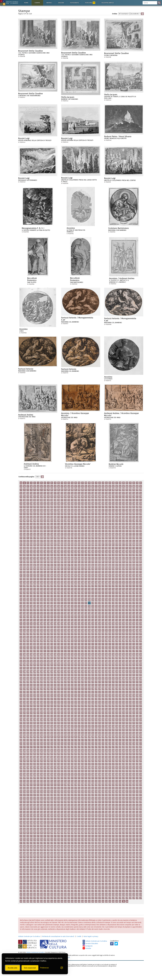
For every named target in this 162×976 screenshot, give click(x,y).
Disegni (61, 3)
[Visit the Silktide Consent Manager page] (61, 967)
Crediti (79, 936)
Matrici (49, 3)
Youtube (88, 948)
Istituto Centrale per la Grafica (29, 936)
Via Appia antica (107, 3)
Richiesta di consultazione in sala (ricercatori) (58, 936)
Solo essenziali (30, 967)
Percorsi (90, 3)
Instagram (88, 946)
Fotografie (74, 3)
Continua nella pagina (26, 477)
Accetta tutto (12, 967)
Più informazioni (55, 51)
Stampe (37, 3)
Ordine (114, 14)
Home (26, 3)
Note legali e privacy (91, 936)
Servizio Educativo (91, 943)
